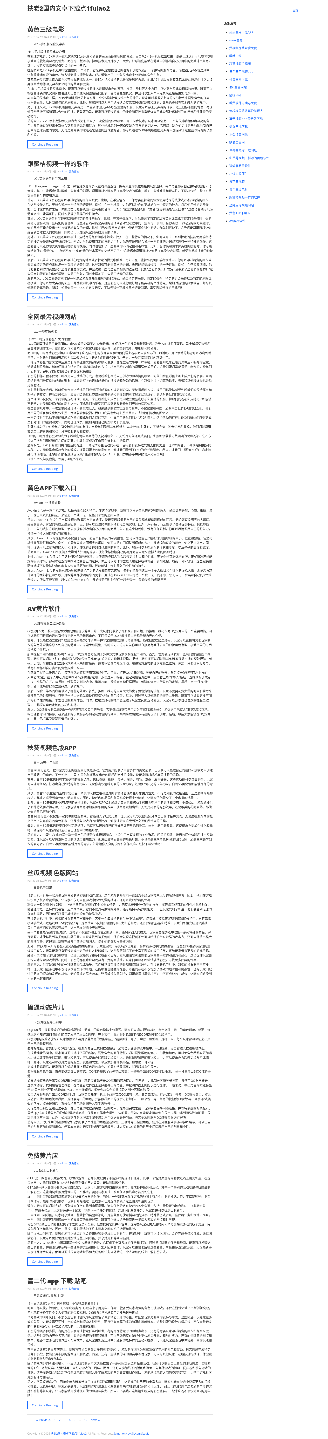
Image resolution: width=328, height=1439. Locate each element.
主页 (295, 10)
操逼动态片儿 (45, 1007)
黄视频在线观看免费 (243, 48)
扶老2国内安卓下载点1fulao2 (68, 8)
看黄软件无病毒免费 (243, 103)
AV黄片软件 (44, 608)
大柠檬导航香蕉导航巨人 (246, 111)
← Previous (43, 1420)
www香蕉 (236, 40)
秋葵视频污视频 (240, 64)
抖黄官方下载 (238, 79)
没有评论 (74, 37)
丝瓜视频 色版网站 (52, 873)
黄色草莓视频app (241, 72)
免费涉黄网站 (238, 134)
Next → (95, 1420)
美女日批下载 (238, 127)
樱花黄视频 (237, 182)
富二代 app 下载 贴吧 (57, 1281)
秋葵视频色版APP (52, 748)
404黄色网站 (238, 87)
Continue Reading (45, 144)
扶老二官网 (237, 142)
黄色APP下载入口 (52, 488)
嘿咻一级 (235, 56)
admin (63, 37)
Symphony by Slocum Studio (131, 1433)
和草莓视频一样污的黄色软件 (249, 158)
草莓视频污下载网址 (243, 150)
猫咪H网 (235, 95)
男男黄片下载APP (241, 32)
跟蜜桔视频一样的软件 (58, 164)
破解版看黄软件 (240, 166)
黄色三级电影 (45, 29)
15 (85, 1420)
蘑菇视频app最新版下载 (246, 119)
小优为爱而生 (238, 174)
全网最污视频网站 (52, 316)
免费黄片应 (42, 1155)
